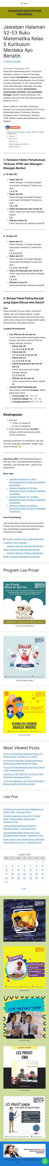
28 (30, 878)
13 (24, 870)
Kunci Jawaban (20, 543)
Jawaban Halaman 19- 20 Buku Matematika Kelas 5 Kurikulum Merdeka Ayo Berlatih (27, 500)
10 (6, 870)
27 (24, 878)
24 (6, 878)
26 (18, 878)
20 (24, 874)
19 (18, 874)
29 (36, 878)
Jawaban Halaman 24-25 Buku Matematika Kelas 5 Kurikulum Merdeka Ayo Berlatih (27, 509)
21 (31, 874)
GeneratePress (26, 1162)
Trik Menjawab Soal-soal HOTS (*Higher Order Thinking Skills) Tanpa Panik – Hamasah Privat (21, 819)
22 (36, 874)
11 (12, 870)
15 (36, 870)
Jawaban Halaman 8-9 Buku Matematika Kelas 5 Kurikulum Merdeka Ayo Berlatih (27, 482)
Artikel (9, 539)
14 (30, 870)
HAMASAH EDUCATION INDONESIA (24, 12)
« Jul (23, 888)
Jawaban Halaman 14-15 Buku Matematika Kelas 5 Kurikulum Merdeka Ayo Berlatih (27, 491)
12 (18, 870)
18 (13, 874)
